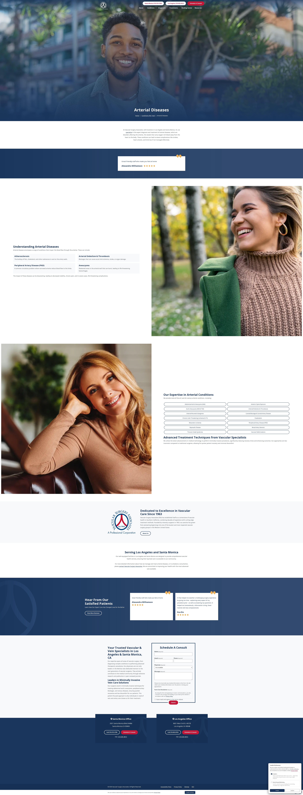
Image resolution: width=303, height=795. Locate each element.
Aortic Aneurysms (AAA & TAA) (195, 409)
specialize (129, 132)
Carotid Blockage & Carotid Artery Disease (258, 413)
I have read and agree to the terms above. (169, 699)
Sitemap (186, 787)
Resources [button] (198, 8)
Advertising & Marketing (278, 782)
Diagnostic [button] (162, 8)
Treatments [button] (173, 8)
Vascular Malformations (258, 432)
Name (158, 651)
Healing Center (187, 8)
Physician (159, 665)
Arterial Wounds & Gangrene (195, 413)
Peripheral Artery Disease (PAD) (258, 423)
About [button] (141, 8)
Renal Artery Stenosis (258, 427)
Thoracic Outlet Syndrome (195, 432)
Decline (292, 790)
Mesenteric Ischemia (195, 423)
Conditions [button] (150, 8)
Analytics (275, 774)
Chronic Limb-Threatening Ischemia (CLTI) (195, 418)
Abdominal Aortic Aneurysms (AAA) (195, 404)
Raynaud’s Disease (195, 427)
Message (159, 671)
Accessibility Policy (166, 787)
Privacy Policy (169, 696)
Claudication (258, 418)
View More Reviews (93, 613)
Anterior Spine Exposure (258, 404)
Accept (277, 790)
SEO (193, 787)
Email (158, 658)
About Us (145, 533)
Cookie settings (190, 792)
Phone (178, 658)
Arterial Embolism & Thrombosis (258, 409)
